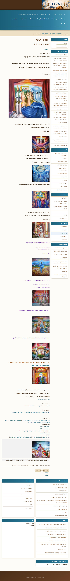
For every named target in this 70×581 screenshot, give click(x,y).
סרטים (54, 14)
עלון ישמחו (13, 437)
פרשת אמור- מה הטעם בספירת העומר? (56, 556)
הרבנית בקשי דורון (27, 501)
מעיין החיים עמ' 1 (45, 426)
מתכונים (65, 158)
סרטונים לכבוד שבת (62, 190)
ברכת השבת (64, 257)
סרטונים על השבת (62, 173)
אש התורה (38, 365)
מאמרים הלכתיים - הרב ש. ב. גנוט (60, 207)
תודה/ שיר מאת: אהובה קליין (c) (58, 537)
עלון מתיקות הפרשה (36, 412)
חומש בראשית (63, 226)
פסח (31, 504)
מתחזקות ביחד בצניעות (61, 248)
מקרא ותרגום (46, 365)
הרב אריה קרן (28, 508)
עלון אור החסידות (36, 437)
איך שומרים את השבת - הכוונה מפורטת (28, 14)
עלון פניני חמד (28, 406)
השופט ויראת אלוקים (61, 93)
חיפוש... (65, 43)
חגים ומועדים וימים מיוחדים (59, 212)
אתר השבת (62, 14)
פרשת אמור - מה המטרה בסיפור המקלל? (55, 552)
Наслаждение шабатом (58, 19)
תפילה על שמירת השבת (61, 54)
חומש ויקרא (64, 233)
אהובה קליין (45, 470)
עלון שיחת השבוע (45, 420)
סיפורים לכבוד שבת (62, 165)
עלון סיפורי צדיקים (26, 420)
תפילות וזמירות (63, 183)
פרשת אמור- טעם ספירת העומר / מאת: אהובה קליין (52, 524)
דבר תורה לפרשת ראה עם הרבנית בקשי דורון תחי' (60, 113)
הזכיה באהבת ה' (63, 122)
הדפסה (46, 49)
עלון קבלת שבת (15, 412)
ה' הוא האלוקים (63, 136)
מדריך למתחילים (45, 14)
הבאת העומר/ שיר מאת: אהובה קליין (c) (56, 531)
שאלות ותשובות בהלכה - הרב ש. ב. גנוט (60, 202)
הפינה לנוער (15, 19)
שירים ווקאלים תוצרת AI (61, 145)
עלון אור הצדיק (46, 437)
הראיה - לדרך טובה (62, 109)
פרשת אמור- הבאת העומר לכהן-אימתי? (56, 527)
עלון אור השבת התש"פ (44, 399)
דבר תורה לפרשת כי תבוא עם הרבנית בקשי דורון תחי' (60, 59)
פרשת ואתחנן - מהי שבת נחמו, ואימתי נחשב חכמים (60, 132)
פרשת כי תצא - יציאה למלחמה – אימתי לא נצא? (60, 83)
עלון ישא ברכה (46, 406)
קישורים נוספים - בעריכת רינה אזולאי (60, 276)
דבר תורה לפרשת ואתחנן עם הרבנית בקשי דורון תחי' (59, 141)
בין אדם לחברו (63, 218)
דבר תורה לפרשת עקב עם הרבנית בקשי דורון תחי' (60, 118)
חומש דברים (64, 239)
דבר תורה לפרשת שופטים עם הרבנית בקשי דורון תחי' (60, 89)
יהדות (65, 215)
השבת (20, 431)
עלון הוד (24, 431)
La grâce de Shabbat (43, 19)
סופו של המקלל (62, 549)
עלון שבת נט (28, 437)
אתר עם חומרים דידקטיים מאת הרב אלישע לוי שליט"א (60, 262)
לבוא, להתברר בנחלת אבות (60, 70)
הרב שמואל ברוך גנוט (26, 488)
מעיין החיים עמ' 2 (45, 429)
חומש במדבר (63, 236)
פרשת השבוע (63, 186)
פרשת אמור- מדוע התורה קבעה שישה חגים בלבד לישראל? (53, 545)
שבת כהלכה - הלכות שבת (60, 251)
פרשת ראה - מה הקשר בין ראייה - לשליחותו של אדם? (60, 104)
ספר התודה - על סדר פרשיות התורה (61, 169)
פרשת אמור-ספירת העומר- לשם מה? (56, 534)
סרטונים (63, 23)
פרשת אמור (31, 465)
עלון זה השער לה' (37, 406)
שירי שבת (64, 177)
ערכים (33, 365)
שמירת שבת (29, 498)
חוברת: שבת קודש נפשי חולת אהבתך (61, 154)
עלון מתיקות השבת (25, 412)
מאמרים (65, 180)
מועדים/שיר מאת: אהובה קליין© (58, 541)
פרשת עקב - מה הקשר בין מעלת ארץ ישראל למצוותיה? (59, 127)
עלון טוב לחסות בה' (45, 433)
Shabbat (32, 19)
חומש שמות (64, 230)
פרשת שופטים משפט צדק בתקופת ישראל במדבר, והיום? (60, 98)
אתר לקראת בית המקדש (60, 254)
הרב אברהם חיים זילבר (26, 495)
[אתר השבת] (35, 4)
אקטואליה (64, 271)
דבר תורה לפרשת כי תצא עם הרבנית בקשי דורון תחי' (60, 75)
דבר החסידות (28, 491)
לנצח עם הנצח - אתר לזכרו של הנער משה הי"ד (60, 267)
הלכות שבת (64, 198)
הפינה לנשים (23, 19)
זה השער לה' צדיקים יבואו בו (42, 431)
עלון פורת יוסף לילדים (15, 420)
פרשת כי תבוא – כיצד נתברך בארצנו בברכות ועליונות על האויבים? (59, 65)
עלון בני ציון (40, 422)
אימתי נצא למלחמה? (61, 79)
